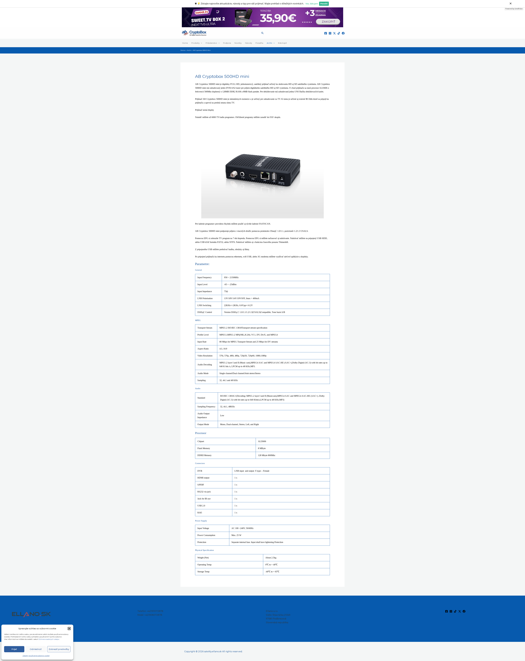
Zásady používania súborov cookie (36, 656)
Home (185, 43)
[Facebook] (325, 33)
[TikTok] (338, 33)
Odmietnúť (36, 649)
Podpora (227, 43)
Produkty (195, 43)
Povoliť (324, 3)
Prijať (14, 649)
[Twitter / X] (334, 33)
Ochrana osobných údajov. (49, 639)
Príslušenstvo (211, 43)
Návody (248, 43)
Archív (269, 43)
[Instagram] (330, 33)
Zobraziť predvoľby (59, 649)
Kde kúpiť (282, 43)
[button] (69, 628)
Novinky (238, 43)
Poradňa (259, 43)
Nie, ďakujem (312, 3)
